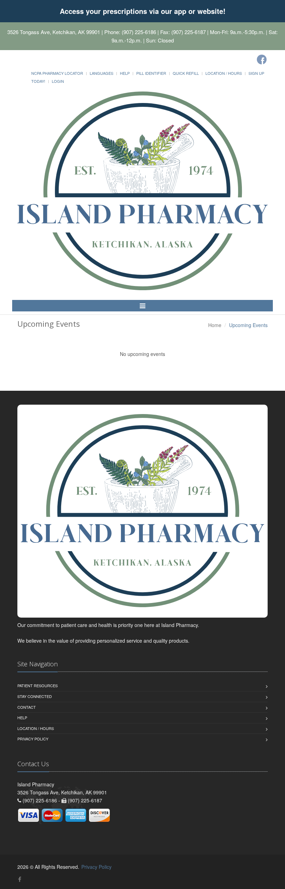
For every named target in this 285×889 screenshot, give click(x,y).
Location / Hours (223, 73)
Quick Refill (186, 73)
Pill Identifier (151, 73)
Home (214, 325)
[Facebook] (262, 59)
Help (125, 73)
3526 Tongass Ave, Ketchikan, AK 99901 (53, 31)
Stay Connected (34, 696)
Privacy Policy (32, 738)
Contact (26, 707)
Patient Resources (37, 685)
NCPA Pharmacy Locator (57, 73)
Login (58, 81)
